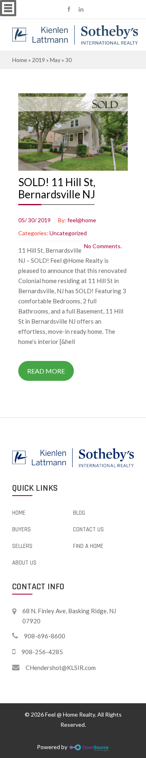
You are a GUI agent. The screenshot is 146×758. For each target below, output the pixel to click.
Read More (46, 371)
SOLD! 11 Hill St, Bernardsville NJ (56, 188)
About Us (24, 563)
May (55, 59)
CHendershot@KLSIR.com (61, 667)
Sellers (22, 546)
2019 (38, 59)
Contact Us (88, 529)
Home (19, 59)
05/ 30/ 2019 (34, 220)
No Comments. (103, 246)
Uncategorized (68, 233)
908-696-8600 (44, 636)
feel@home (81, 220)
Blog (79, 513)
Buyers (21, 529)
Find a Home (88, 546)
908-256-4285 (42, 651)
